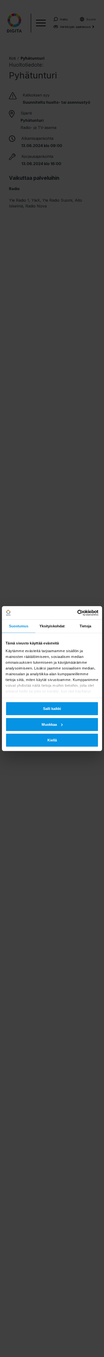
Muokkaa (49, 724)
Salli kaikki (52, 709)
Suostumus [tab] (19, 626)
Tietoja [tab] (85, 626)
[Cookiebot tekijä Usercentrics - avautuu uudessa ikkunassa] (77, 613)
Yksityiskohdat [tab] (52, 626)
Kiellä (52, 740)
